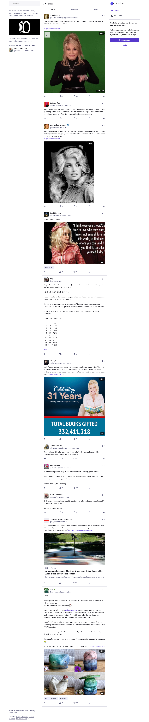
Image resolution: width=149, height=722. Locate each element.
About (22, 711)
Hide (101, 33)
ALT (98, 91)
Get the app (24, 717)
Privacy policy (13, 712)
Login (124, 45)
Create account (124, 40)
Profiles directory (30, 711)
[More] (104, 96)
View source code (21, 719)
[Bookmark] (89, 96)
